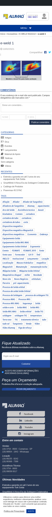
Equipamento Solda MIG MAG (16, 242)
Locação (45, 258)
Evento (6, 250)
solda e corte (8, 307)
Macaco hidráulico (25, 262)
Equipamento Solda (11, 238)
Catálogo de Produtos (13, 186)
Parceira (6, 283)
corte (25, 222)
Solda (37, 303)
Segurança (27, 303)
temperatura (36, 315)
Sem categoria (7, 162)
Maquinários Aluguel (12, 275)
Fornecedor (20, 254)
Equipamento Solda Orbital (15, 246)
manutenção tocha (38, 267)
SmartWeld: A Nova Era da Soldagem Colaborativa (26, 183)
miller (27, 275)
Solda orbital (25, 311)
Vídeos (7, 166)
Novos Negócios (21, 279)
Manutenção (21, 267)
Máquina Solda (9, 271)
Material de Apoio (12, 154)
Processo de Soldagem (12, 295)
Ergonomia (35, 246)
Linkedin (28, 420)
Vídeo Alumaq (9, 327)
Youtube (28, 427)
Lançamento (32, 258)
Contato (19, 214)
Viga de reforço (25, 327)
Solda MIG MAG (10, 311)
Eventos (8, 146)
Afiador (16, 202)
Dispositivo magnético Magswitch (18, 230)
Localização (8, 262)
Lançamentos (10, 150)
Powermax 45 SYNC (12, 190)
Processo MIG (24, 299)
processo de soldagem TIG (37, 295)
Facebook (28, 414)
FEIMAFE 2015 (29, 250)
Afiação (6, 202)
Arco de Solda (9, 210)
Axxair (41, 210)
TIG (16, 319)
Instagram (28, 434)
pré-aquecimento (21, 283)
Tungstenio (18, 323)
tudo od (6, 323)
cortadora (30, 214)
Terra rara (7, 319)
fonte (41, 250)
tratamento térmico (30, 319)
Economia (32, 234)
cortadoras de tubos (11, 222)
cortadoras (26, 218)
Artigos (8, 138)
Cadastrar (26, 364)
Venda (28, 323)
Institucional (18, 258)
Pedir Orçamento (26, 389)
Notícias (8, 158)
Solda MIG (34, 307)
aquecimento (43, 206)
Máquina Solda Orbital (29, 271)
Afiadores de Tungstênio (13, 206)
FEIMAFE (16, 250)
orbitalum (36, 279)
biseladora (7, 214)
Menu (23, 28)
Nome (5, 117)
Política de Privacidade (14, 511)
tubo (44, 319)
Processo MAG (9, 299)
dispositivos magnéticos (13, 234)
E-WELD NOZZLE (27, 34)
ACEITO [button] (31, 511)
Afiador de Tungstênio (33, 202)
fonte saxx (7, 254)
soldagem (7, 315)
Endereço (44, 234)
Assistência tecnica (26, 210)
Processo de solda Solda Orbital (16, 291)
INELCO (6, 258)
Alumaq (30, 206)
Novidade (37, 275)
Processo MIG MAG (11, 303)
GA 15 (30, 254)
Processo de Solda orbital (14, 287)
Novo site (7, 279)
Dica (6, 142)
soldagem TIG (21, 315)
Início (2, 34)
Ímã (38, 254)
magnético (41, 262)
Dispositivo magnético (13, 226)
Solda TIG (39, 311)
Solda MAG (22, 307)
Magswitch (8, 267)
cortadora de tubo (10, 218)
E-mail (31, 117)
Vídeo (37, 323)
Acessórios (12, 34)
